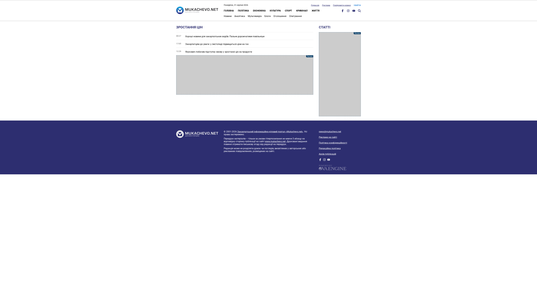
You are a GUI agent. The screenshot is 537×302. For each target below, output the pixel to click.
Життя (316, 10)
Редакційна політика (330, 148)
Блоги (267, 16)
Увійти (357, 5)
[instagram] (348, 11)
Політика (243, 10)
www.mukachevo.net (275, 141)
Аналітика (239, 16)
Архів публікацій (327, 154)
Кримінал (302, 10)
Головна (229, 10)
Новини (228, 16)
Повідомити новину (342, 5)
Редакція (315, 5)
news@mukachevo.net (330, 131)
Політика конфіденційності (333, 142)
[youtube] (353, 11)
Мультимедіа (255, 16)
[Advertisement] (244, 75)
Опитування (295, 16)
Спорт (288, 10)
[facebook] (342, 11)
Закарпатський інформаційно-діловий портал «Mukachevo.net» (270, 131)
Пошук (359, 10)
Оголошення (279, 16)
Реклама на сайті (328, 137)
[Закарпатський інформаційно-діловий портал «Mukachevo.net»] (197, 11)
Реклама (326, 5)
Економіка (259, 10)
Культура (275, 10)
